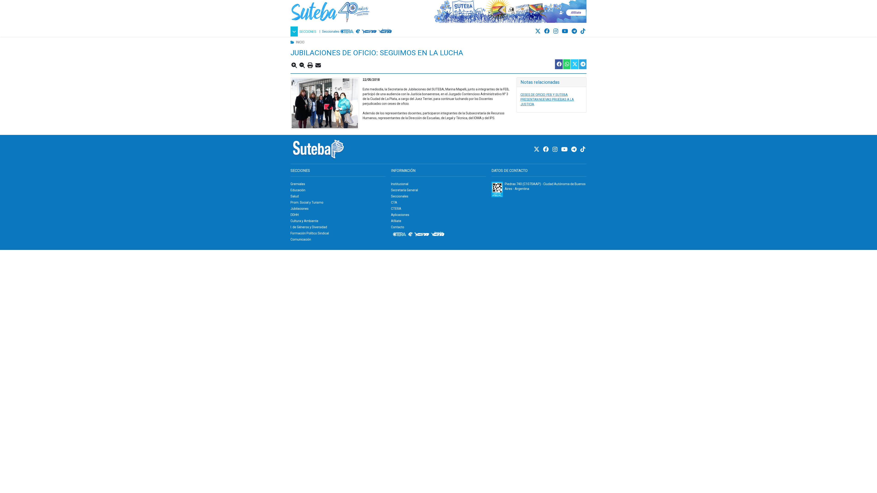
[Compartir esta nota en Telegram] (582, 64)
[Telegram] (575, 31)
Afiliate (396, 221)
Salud (295, 196)
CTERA (396, 208)
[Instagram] (556, 31)
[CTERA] (347, 31)
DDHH (295, 215)
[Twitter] (538, 31)
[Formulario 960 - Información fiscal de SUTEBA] (497, 189)
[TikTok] (583, 31)
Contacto (397, 227)
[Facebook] (547, 31)
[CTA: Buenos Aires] (385, 31)
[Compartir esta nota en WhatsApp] (566, 64)
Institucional (399, 184)
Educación (298, 190)
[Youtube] (565, 31)
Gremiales (298, 184)
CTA (394, 202)
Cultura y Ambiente (304, 221)
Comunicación (301, 239)
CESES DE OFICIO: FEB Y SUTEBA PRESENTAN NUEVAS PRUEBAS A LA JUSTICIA (547, 99)
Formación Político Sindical (310, 233)
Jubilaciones (300, 208)
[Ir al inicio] (330, 11)
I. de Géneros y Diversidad (309, 227)
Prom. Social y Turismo (307, 202)
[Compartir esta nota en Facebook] (559, 64)
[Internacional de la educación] (358, 31)
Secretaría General (404, 190)
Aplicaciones (400, 215)
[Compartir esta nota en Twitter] (574, 64)
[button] (304, 31)
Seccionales (330, 31)
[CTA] (369, 31)
